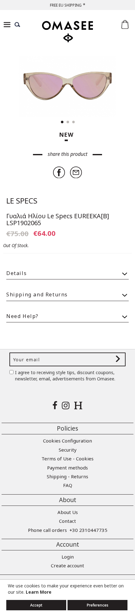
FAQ (67, 485)
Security (68, 450)
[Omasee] (67, 37)
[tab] (67, 270)
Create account (67, 565)
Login (68, 557)
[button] (18, 86)
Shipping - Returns (67, 476)
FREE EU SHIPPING (66, 5)
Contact (67, 521)
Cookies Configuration (67, 440)
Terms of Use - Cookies (67, 458)
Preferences (97, 605)
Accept (36, 605)
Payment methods (67, 467)
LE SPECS (21, 200)
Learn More (38, 592)
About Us (67, 512)
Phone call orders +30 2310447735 (67, 530)
